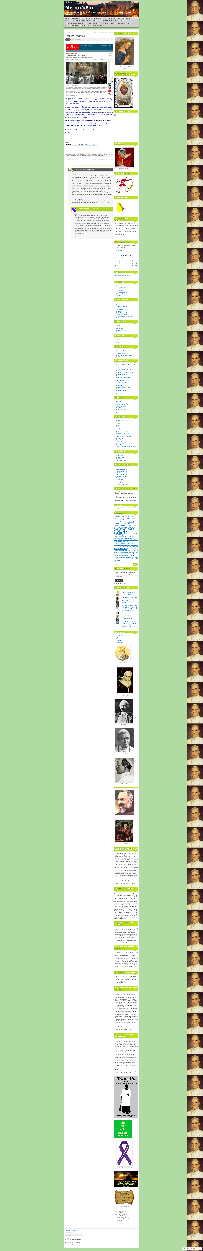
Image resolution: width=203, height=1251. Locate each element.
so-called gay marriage (126, 553)
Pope (124, 546)
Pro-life (135, 548)
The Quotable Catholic (126, 23)
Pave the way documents (122, 477)
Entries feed (118, 639)
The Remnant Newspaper (122, 314)
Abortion (117, 518)
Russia (136, 550)
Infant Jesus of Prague (121, 406)
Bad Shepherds (122, 287)
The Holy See (119, 441)
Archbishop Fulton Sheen (122, 422)
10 (115, 262)
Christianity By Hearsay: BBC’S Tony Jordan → (103, 32)
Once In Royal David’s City (108, 20)
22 (132, 263)
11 (119, 262)
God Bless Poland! (109, 18)
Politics (120, 546)
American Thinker (120, 457)
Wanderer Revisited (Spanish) (123, 342)
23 (136, 263)
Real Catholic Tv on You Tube (123, 433)
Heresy (116, 540)
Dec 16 (68, 39)
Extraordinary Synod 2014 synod (122, 536)
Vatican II (118, 560)
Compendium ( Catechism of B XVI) (124, 355)
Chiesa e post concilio (121, 325)
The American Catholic (121, 439)
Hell (133, 538)
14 (129, 262)
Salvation (116, 552)
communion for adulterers (120, 527)
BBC (122, 520)
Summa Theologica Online (122, 388)
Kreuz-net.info (119, 339)
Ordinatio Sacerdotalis (121, 380)
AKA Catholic (119, 303)
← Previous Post (69, 32)
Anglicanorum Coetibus (121, 366)
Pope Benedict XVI (132, 547)
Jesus (132, 543)
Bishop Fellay (128, 519)
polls (116, 277)
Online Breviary (110, 23)
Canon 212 (118, 423)
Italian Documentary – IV (121, 474)
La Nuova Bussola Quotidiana (123, 327)
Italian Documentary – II (121, 471)
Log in (117, 637)
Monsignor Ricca (131, 545)
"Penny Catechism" (120, 350)
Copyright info (85, 25)
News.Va (118, 426)
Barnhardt (118, 304)
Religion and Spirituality (125, 550)
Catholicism (82, 154)
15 (132, 262)
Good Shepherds (123, 292)
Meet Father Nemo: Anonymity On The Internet (81, 20)
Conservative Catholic (107, 154)
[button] (89, 69)
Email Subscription (122, 569)
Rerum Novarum (119, 385)
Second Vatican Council (122, 552)
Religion (116, 550)
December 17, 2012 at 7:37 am (91, 208)
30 (136, 265)
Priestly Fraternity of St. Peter (123, 431)
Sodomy (123, 555)
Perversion (116, 546)
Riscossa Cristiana (120, 331)
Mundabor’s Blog (124, 242)
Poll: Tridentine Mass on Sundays (122, 275)
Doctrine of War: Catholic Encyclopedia (125, 372)
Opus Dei (118, 428)
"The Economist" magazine (96, 154)
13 (125, 262)
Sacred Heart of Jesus (121, 409)
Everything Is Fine (126, 615)
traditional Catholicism (81, 155)
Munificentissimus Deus (121, 476)
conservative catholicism (71, 155)
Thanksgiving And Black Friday (76, 23)
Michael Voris (124, 545)
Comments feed (119, 640)
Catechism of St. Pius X (121, 353)
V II (122, 560)
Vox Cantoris (119, 317)
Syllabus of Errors (120, 392)
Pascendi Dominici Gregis (122, 382)
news (136, 545)
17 (115, 263)
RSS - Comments (120, 252)
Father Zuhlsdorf (119, 309)
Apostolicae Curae (120, 367)
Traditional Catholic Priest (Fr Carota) (124, 316)
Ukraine (136, 557)
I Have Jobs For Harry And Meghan (130, 612)
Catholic (131, 522)
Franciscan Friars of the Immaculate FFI (122, 538)
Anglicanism (130, 518)
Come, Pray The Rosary (121, 403)
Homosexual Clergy (123, 541)
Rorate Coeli (119, 311)
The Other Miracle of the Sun (122, 484)
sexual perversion (130, 552)
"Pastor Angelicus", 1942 (121, 468)
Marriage (119, 545)
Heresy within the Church (127, 540)
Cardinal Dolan (117, 521)
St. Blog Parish (119, 438)
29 (132, 265)
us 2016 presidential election (126, 558)
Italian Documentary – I (121, 469)
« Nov (115, 268)
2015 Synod (117, 516)
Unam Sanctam (119, 393)
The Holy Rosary (120, 411)
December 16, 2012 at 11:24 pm (87, 169)
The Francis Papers (95, 23)
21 (129, 263)
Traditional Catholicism (121, 295)
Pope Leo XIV (130, 548)
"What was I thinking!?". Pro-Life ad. (124, 420)
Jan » (119, 268)
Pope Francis (120, 548)
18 (119, 263)
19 (122, 263)
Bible (124, 520)
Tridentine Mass (127, 557)
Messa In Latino (119, 328)
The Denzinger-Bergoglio (121, 312)
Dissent (121, 289)
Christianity (122, 525)
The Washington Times (121, 460)
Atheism (135, 518)
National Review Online (121, 458)
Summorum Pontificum (121, 390)
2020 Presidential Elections (127, 516)
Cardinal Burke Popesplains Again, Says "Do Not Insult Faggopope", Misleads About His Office (130, 609)
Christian (116, 525)
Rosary (132, 550)
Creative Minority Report (121, 306)
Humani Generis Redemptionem (123, 377)
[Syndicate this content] (115, 242)
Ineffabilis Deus (119, 379)
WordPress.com (119, 642)
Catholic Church (120, 523)
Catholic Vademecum (93, 18)
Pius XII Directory (120, 479)
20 (125, 263)
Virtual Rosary (119, 412)
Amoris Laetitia (124, 518)
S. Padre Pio (123, 20)
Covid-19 (128, 533)
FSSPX (121, 290)
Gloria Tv (118, 425)
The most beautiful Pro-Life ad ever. (124, 443)
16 (136, 262)
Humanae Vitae (119, 375)
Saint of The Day (98, 25)
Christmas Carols (131, 525)
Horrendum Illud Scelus (121, 374)
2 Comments (100, 155)
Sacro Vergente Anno (121, 481)
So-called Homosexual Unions (123, 387)
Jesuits (128, 543)
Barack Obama (117, 519)
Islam (125, 543)
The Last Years (119, 482)
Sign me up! (119, 580)
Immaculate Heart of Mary (122, 404)
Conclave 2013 (131, 527)
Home (67, 18)
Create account (119, 635)
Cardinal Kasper (123, 521)
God (131, 538)
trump (132, 557)
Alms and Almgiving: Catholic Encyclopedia (126, 364)
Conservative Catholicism (122, 293)
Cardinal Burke (134, 520)
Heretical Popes (124, 18)
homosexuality (119, 543)
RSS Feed (135, 16)
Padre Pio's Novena (120, 407)
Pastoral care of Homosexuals (123, 384)
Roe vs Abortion (119, 435)
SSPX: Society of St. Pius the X (123, 436)
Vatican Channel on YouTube (122, 444)
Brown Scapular (119, 401)
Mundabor (78, 39)
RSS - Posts (119, 250)
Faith (132, 536)
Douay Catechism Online (121, 356)
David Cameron (133, 533)
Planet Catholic (119, 430)
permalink (95, 155)
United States (117, 558)
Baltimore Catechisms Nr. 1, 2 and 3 (124, 352)
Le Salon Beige (119, 341)
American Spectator (120, 455)
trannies (121, 557)
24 (115, 265)
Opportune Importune (121, 330)
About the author (78, 18)
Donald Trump (118, 535)
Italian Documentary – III (121, 473)
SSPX (127, 555)
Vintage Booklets (71, 25)
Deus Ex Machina (120, 308)
